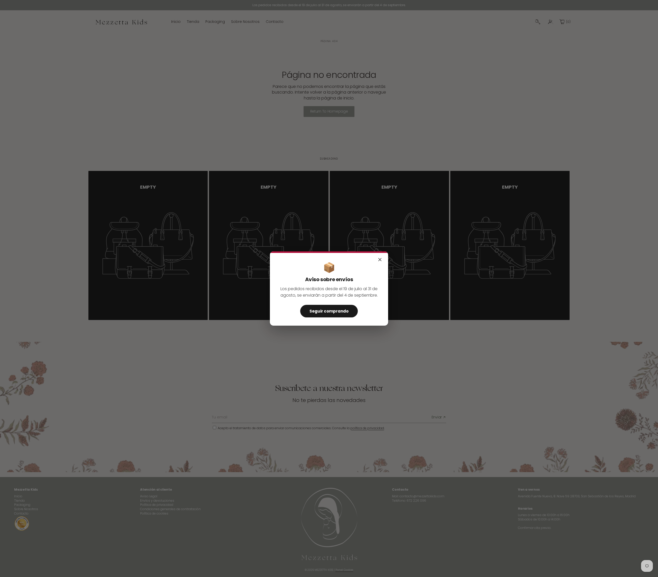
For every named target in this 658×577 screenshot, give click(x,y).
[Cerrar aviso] (380, 259)
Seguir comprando (329, 311)
